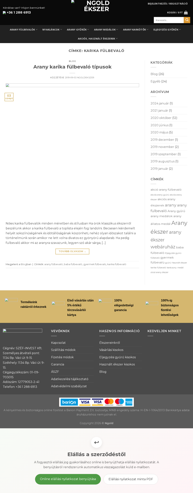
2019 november (162, 147)
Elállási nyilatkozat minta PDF (131, 479)
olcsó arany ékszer (159, 272)
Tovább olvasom (72, 251)
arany (170, 204)
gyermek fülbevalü (94, 264)
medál (180, 267)
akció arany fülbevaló (166, 189)
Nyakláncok (51, 29)
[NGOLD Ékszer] (96, 12)
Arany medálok (105, 29)
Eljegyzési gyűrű (173, 253)
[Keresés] (187, 20)
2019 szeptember (164, 154)
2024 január (160, 103)
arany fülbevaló (53, 264)
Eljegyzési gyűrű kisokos (117, 357)
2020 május (159, 132)
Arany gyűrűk (77, 29)
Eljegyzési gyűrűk (165, 29)
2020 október (161, 118)
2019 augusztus (163, 161)
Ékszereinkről (109, 343)
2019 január (159, 168)
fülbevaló (155, 258)
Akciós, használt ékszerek (96, 38)
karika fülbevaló (116, 264)
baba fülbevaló (73, 264)
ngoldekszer (85, 77)
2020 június (159, 125)
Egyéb (155, 81)
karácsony (172, 267)
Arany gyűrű (176, 211)
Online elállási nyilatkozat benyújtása (68, 479)
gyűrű (168, 263)
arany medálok (162, 216)
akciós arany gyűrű (160, 195)
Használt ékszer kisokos (117, 364)
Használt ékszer (179, 263)
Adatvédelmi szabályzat (69, 386)
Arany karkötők (134, 29)
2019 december (162, 140)
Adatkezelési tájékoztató (69, 379)
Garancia (57, 364)
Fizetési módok (62, 357)
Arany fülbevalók (22, 29)
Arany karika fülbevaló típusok (72, 67)
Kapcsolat (58, 343)
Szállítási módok (63, 350)
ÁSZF (55, 372)
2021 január (159, 110)
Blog (72, 61)
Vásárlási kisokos (111, 350)
